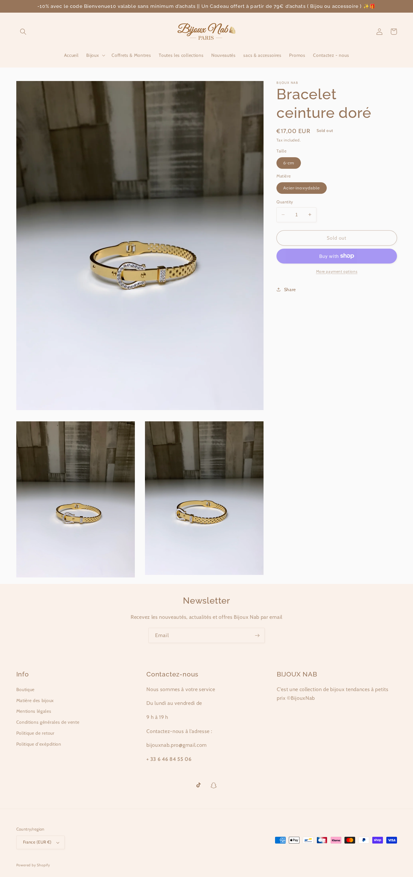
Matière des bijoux (35, 700)
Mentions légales (33, 711)
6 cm (292, 164)
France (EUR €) (37, 842)
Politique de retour (35, 733)
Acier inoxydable (304, 189)
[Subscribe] (257, 635)
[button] (23, 31)
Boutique (25, 689)
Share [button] (290, 289)
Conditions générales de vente (48, 722)
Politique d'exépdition (38, 744)
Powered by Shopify (33, 865)
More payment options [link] (337, 271)
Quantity (284, 201)
